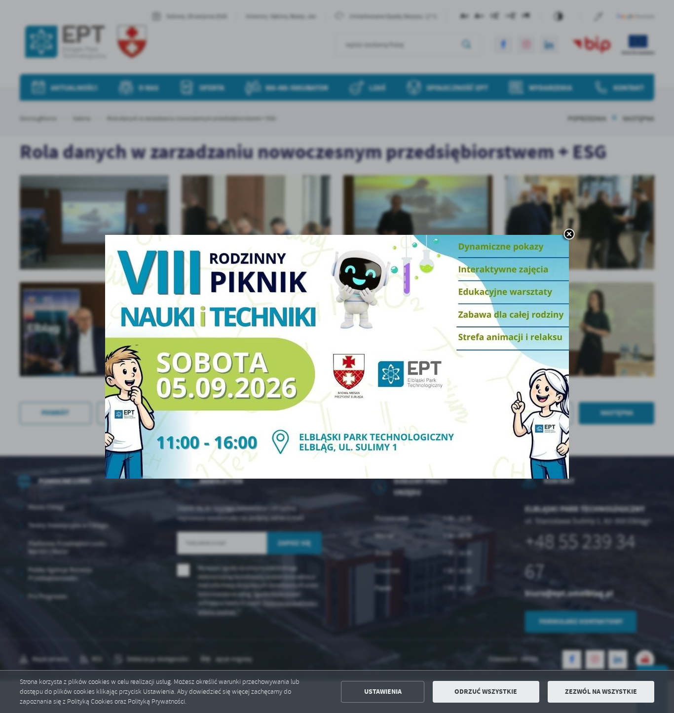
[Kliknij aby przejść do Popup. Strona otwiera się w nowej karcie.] (337, 357)
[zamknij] (569, 234)
